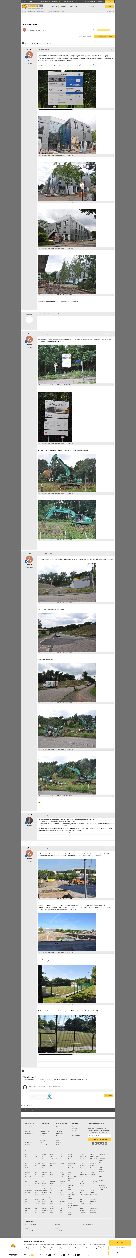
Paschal (70, 1203)
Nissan (69, 1189)
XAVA (100, 1174)
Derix (36, 1172)
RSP (81, 1172)
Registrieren (43, 1126)
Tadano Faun (93, 1174)
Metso (69, 1172)
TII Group (92, 1170)
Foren (63, 6)
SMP (81, 1201)
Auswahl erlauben (120, 1247)
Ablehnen (119, 1253)
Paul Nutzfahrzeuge (73, 1205)
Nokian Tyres (71, 1192)
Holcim (51, 1179)
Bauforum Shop (28, 1135)
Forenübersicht (44, 1135)
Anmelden (42, 1129)
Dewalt (36, 1181)
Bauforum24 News (29, 1126)
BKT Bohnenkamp (29, 1179)
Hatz (43, 1215)
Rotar (81, 1181)
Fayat (36, 1210)
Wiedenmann (102, 1165)
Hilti (50, 1172)
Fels (35, 1212)
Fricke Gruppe (45, 1170)
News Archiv (71, 1185)
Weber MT (92, 1210)
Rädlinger (82, 1190)
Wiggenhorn (102, 1167)
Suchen (109, 6)
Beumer (26, 1194)
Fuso (43, 1176)
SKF (81, 1199)
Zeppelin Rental (103, 1187)
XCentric (101, 1178)
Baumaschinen (59, 1133)
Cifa (35, 1154)
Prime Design (83, 1158)
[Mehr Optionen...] (111, 49)
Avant (26, 1174)
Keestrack (52, 1210)
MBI (61, 1203)
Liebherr (62, 1194)
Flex (43, 1158)
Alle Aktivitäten (28, 1142)
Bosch (26, 1201)
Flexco (43, 1161)
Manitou (70, 1154)
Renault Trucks (83, 1174)
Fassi (36, 1208)
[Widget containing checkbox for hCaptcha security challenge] (40, 1097)
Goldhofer (44, 1190)
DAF (36, 1165)
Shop (30, 2)
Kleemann (62, 1158)
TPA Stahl (92, 1172)
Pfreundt (70, 1212)
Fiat (43, 1156)
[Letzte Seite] (43, 43)
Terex (91, 1179)
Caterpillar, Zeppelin (29, 1215)
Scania (81, 1208)
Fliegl (43, 1163)
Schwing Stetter (94, 1158)
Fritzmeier (44, 1172)
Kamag (51, 1206)
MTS (61, 1208)
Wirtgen (101, 1169)
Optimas (70, 1198)
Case (26, 1212)
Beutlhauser (27, 1197)
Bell (25, 1188)
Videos (73, 6)
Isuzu (51, 1192)
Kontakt (74, 1130)
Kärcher (62, 1179)
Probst (81, 1161)
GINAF (43, 1181)
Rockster (82, 1179)
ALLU (26, 1154)
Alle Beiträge (27, 1144)
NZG (69, 1180)
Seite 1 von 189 (49, 43)
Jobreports (58, 1142)
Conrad (36, 1161)
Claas (36, 1156)
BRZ (26, 1181)
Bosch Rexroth (28, 1203)
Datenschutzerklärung (77, 1135)
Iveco (51, 1194)
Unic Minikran (93, 1194)
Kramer (61, 1172)
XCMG (100, 1176)
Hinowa (51, 1174)
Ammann (27, 1158)
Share (93, 30)
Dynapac (37, 1192)
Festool (44, 1154)
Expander (37, 1203)
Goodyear (44, 1192)
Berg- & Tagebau (60, 1135)
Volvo (91, 1203)
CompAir (37, 1158)
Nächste (39, 43)
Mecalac (70, 1156)
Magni (61, 1212)
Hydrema (52, 1185)
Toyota (92, 1188)
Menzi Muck (71, 1161)
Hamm (44, 1206)
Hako (43, 1203)
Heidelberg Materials (54, 1158)
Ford (43, 1165)
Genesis (44, 1183)
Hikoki (51, 1170)
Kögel (61, 1183)
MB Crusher (62, 1201)
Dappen (36, 1167)
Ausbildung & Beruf (60, 1129)
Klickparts (62, 1161)
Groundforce (45, 1194)
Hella (51, 1161)
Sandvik (82, 1203)
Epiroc (36, 1199)
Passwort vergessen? (45, 1131)
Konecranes (62, 1170)
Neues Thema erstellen (85, 36)
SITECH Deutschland (85, 1197)
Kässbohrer (62, 1181)
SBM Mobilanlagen (84, 1194)
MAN (61, 1199)
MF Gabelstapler (64, 1206)
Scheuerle (82, 1215)
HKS (43, 1197)
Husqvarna (52, 1183)
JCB (50, 1197)
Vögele (92, 1206)
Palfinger (70, 1201)
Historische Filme (87, 1229)
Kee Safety (52, 1208)
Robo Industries (84, 1176)
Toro (91, 1185)
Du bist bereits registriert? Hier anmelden (93, 1)
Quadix (82, 1167)
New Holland (71, 1183)
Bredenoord (27, 1208)
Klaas (61, 1154)
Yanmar (101, 1180)
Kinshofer (52, 1215)
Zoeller (101, 1189)
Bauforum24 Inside (58, 1231)
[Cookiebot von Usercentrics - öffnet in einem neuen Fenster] (13, 1255)
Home (24, 2)
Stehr (91, 1167)
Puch (81, 1163)
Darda (36, 1170)
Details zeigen (86, 1255)
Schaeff (82, 1210)
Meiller (69, 1158)
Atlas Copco (27, 1167)
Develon (36, 1179)
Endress (36, 1194)
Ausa (26, 1170)
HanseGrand (45, 1210)
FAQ (41, 1142)
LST (61, 1188)
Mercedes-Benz (71, 1163)
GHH (43, 1179)
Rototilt (82, 1183)
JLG (50, 1199)
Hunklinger (52, 1181)
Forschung (44, 1167)
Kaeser (51, 1203)
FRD (36, 1206)
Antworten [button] (109, 1095)
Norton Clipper (71, 1194)
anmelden (84, 1079)
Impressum (74, 1133)
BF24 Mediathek (28, 1131)
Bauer (26, 1183)
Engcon (36, 1197)
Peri (69, 1210)
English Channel (57, 1224)
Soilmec (92, 1165)
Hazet (51, 1156)
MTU (61, 1210)
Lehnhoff (62, 1190)
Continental (37, 1163)
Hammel (44, 1208)
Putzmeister (83, 1165)
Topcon (92, 1183)
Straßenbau (59, 1144)
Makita (61, 1215)
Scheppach (82, 1212)
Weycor (101, 1162)
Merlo (69, 1165)
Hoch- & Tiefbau (41, 30)
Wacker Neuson (94, 1208)
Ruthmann (82, 1188)
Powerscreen (83, 1156)
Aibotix (26, 1156)
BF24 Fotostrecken (29, 1133)
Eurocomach (38, 1201)
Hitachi (51, 1176)
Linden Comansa (64, 1197)
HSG (43, 1199)
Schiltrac (92, 1154)
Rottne (81, 1185)
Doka (36, 1185)
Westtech (101, 1160)
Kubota (61, 1176)
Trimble (92, 1190)
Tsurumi (92, 1192)
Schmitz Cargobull (94, 1156)
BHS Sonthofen (28, 1176)
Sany (81, 1206)
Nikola (69, 1187)
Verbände (92, 1199)
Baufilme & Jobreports (88, 1224)
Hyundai (52, 1188)
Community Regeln (44, 1144)
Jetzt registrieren (110, 1)
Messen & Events (87, 1227)
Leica (61, 1192)
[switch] (48, 1255)
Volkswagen (93, 1201)
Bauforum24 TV (28, 1129)
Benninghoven (28, 1190)
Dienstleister (37, 1183)
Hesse (51, 1165)
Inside (41, 1138)
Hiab (51, 1167)
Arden (26, 1161)
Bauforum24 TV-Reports (30, 1231)
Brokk (26, 1210)
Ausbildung (27, 1172)
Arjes (26, 1163)
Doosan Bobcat (38, 1190)
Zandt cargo (102, 1185)
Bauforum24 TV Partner (30, 1224)
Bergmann (27, 1192)
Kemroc (51, 1212)
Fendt (36, 1215)
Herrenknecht (53, 1163)
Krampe (62, 1174)
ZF (100, 1183)
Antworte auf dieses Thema (104, 36)
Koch (61, 1165)
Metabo (70, 1170)
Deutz (36, 1174)
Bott (26, 1206)
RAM (81, 1170)
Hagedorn (44, 1201)
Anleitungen (43, 1140)
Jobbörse (58, 1140)
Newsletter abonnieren (99, 1139)
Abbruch (58, 1126)
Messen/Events (71, 1167)
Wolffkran (101, 1171)
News (53, 6)
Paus (69, 1207)
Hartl (43, 1212)
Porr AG (82, 1154)
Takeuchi (92, 1176)
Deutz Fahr (37, 1176)
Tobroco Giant (93, 1181)
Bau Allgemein (59, 1131)
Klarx (61, 1156)
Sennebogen (93, 1163)
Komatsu (62, 1167)
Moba (69, 1174)
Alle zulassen (119, 1242)
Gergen (44, 1188)
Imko (51, 1190)
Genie (43, 1185)
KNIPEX (51, 1201)
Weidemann (93, 1212)
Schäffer (92, 1161)
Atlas (26, 1165)
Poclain (70, 1214)
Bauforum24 (28, 1185)
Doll (35, 1188)
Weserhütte (102, 1158)
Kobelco (62, 1163)
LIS (60, 1185)
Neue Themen (43, 1133)
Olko (69, 1196)
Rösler (81, 1192)
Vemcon (92, 1197)
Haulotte (52, 1154)
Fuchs (43, 1174)
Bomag (26, 1199)
